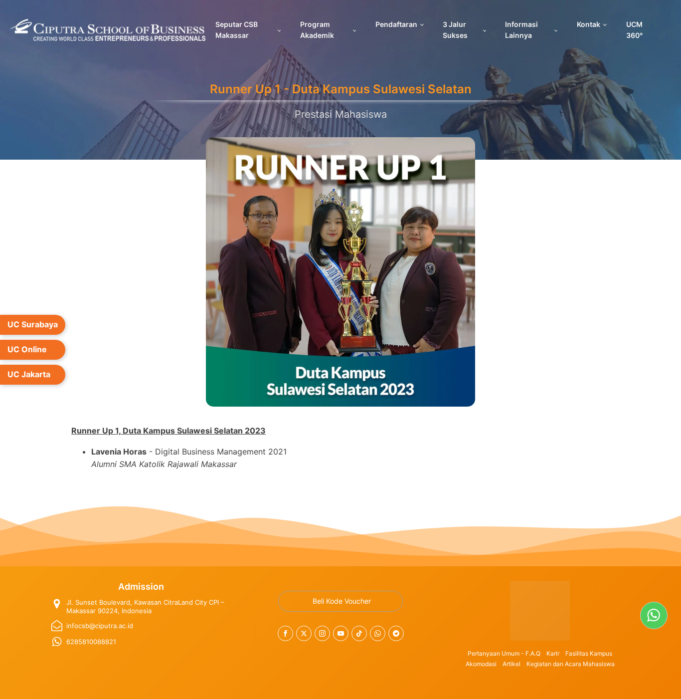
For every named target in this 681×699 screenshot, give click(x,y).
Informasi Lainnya (521, 29)
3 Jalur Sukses (455, 29)
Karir (552, 653)
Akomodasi (481, 664)
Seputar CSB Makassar (236, 29)
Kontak (588, 24)
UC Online (27, 349)
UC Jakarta (28, 374)
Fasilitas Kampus (588, 653)
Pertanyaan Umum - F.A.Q (504, 653)
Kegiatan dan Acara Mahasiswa (570, 664)
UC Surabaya (32, 324)
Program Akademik (317, 29)
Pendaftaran (396, 24)
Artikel (511, 664)
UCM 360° (634, 29)
